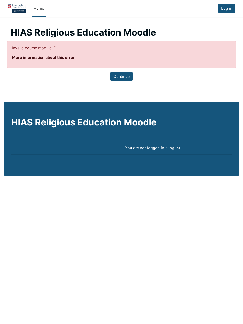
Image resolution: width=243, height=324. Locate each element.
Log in (226, 8)
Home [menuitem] (38, 8)
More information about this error (43, 57)
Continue (121, 76)
